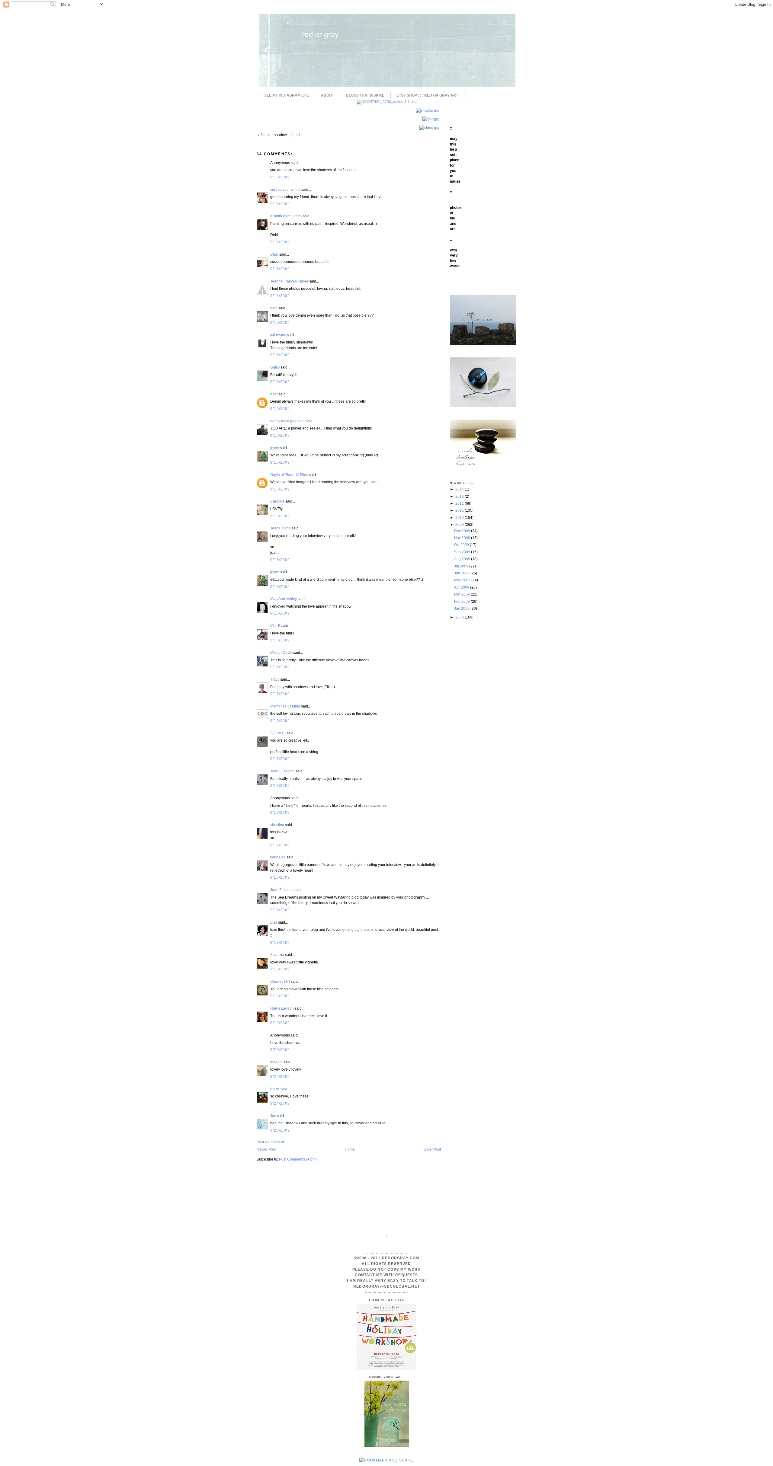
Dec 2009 (462, 531)
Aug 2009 (462, 559)
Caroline (277, 501)
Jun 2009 (462, 573)
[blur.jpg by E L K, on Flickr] (431, 119)
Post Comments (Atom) (298, 1159)
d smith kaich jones (286, 216)
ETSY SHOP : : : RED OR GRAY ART (427, 95)
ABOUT (327, 95)
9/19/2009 (280, 1023)
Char (274, 254)
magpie (276, 1062)
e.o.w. (275, 1089)
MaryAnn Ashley (283, 599)
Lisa (273, 922)
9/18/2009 (280, 969)
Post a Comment (270, 1142)
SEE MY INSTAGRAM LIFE (286, 95)
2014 (460, 489)
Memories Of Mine (285, 706)
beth (273, 308)
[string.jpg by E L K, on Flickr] (429, 127)
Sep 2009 (462, 552)
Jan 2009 (462, 608)
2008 (460, 617)
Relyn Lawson (282, 1008)
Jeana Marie (280, 528)
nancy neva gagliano (287, 421)
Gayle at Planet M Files (289, 475)
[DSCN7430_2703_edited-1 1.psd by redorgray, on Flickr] (387, 102)
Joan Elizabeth (282, 771)
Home (350, 1149)
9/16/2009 (280, 177)
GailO (275, 367)
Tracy (274, 679)
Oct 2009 (462, 545)
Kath (274, 394)
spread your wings (285, 189)
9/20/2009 (280, 1050)
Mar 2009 (462, 594)
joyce (274, 448)
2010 (460, 517)
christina (277, 825)
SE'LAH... (278, 733)
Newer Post (266, 1149)
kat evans (278, 335)
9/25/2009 (280, 1130)
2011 (460, 510)
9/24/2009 (280, 1076)
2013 (460, 496)
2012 (460, 503)
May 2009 (462, 580)
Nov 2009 (462, 538)
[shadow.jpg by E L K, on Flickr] (427, 110)
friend (295, 135)
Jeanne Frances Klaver (289, 281)
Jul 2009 (461, 566)
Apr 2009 (462, 587)
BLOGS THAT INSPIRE (365, 95)
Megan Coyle (281, 652)
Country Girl (280, 981)
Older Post (432, 1149)
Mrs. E (275, 626)
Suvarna (277, 955)
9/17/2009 (280, 694)
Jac (273, 1116)
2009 (460, 524)
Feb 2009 (462, 601)
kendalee (278, 857)
